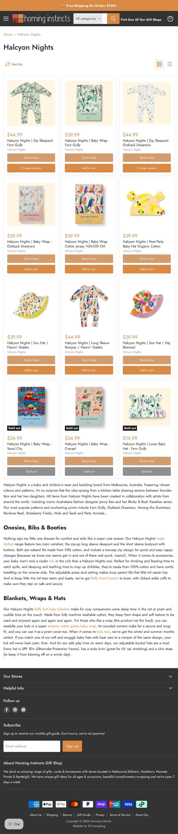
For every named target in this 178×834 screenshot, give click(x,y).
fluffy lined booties (105, 578)
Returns (67, 815)
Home (8, 34)
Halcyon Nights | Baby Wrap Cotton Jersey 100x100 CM (86, 244)
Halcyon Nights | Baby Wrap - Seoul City (29, 446)
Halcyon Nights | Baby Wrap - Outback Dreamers (29, 244)
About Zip (142, 815)
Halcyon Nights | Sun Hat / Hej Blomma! (146, 345)
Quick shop (31, 157)
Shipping (52, 815)
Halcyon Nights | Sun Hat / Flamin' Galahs (27, 345)
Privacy (100, 815)
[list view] (169, 64)
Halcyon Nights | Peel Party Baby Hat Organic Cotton (143, 244)
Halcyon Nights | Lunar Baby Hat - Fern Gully (144, 446)
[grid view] (159, 64)
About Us (35, 815)
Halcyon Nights (16, 150)
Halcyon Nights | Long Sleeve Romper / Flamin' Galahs (87, 345)
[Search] (113, 18)
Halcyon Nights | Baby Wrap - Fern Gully (87, 143)
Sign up (72, 746)
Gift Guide (84, 815)
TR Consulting (96, 826)
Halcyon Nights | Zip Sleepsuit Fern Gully (30, 143)
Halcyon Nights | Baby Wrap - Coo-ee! (87, 446)
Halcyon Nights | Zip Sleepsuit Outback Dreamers (145, 143)
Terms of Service (120, 815)
